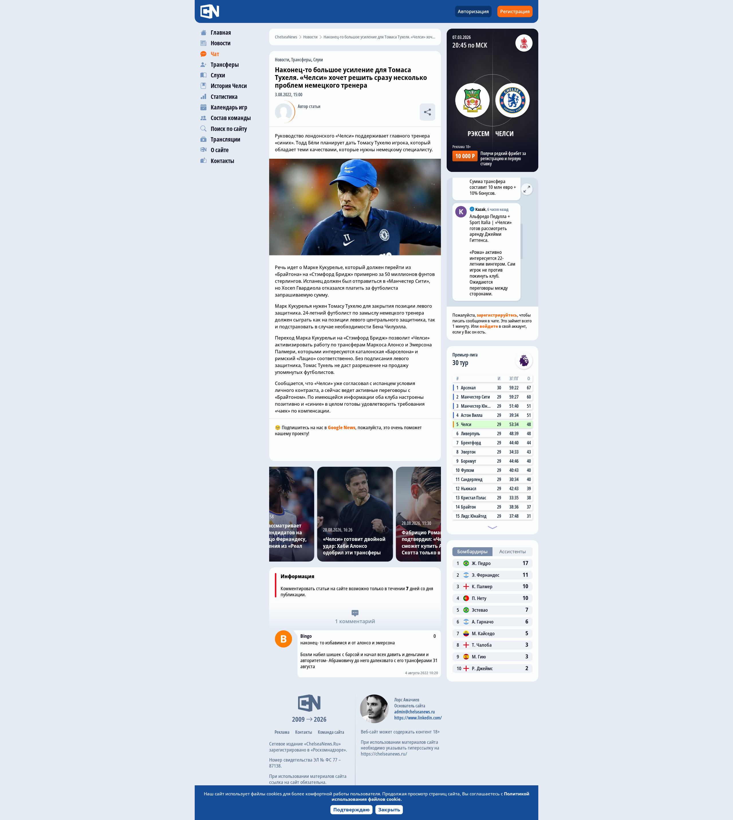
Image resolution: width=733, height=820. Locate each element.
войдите (489, 326)
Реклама (282, 732)
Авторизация (473, 11)
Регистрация (515, 11)
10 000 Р (465, 156)
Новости (282, 59)
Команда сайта (331, 732)
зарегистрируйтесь (497, 315)
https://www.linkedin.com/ (418, 718)
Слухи (318, 59)
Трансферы (301, 59)
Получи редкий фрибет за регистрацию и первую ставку (503, 158)
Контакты (303, 732)
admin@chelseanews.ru (414, 712)
